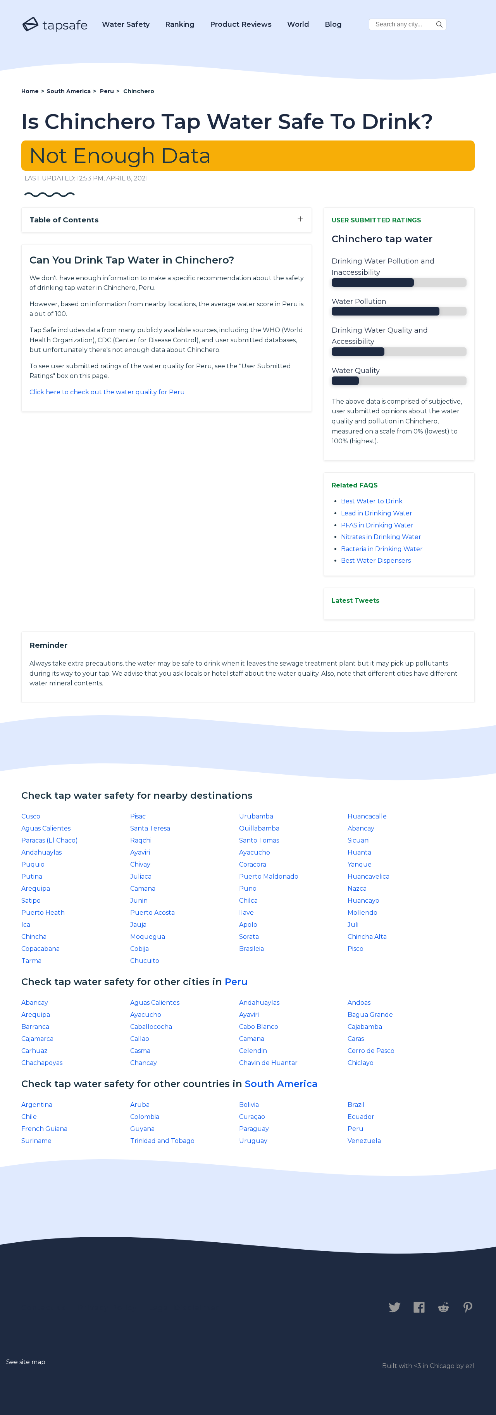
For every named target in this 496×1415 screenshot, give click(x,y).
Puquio (33, 864)
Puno (248, 888)
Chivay (140, 864)
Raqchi (141, 840)
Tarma (31, 960)
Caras (356, 1038)
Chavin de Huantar (268, 1062)
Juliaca (141, 876)
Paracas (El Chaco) (49, 840)
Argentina (36, 1104)
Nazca (357, 888)
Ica (25, 924)
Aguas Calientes (46, 828)
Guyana (142, 1128)
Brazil (356, 1104)
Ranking (180, 24)
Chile (29, 1116)
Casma (140, 1050)
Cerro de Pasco (371, 1050)
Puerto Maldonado (268, 876)
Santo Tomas (259, 840)
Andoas (359, 1002)
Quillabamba (259, 828)
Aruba (140, 1104)
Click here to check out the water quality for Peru (107, 392)
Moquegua (147, 936)
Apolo (248, 924)
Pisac (138, 816)
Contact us (44, 1308)
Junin (139, 900)
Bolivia (249, 1104)
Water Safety (126, 24)
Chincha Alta (367, 936)
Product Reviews (241, 24)
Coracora (252, 864)
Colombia (144, 1116)
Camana (142, 888)
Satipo (31, 900)
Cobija (139, 948)
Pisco (355, 948)
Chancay (143, 1062)
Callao (139, 1038)
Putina (31, 876)
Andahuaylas (41, 852)
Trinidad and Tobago (162, 1140)
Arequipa (35, 888)
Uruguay (253, 1140)
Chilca (248, 900)
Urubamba (256, 816)
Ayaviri (140, 852)
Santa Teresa (150, 828)
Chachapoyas (41, 1062)
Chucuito (144, 960)
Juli (353, 924)
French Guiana (44, 1128)
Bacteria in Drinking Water (382, 549)
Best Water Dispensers (376, 560)
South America (281, 1083)
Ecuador (361, 1116)
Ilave (246, 912)
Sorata (249, 936)
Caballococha (151, 1026)
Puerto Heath (43, 912)
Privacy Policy (107, 1308)
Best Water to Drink (372, 501)
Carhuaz (34, 1050)
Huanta (359, 852)
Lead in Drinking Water (376, 513)
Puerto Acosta (152, 912)
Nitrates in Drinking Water (381, 537)
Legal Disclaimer (183, 1308)
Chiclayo (361, 1062)
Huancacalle (367, 816)
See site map (25, 1362)
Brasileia (251, 948)
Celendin (253, 1050)
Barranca (35, 1026)
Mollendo (362, 912)
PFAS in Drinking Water (377, 525)
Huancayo (363, 900)
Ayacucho (254, 852)
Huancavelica (368, 876)
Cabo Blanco (258, 1026)
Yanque (360, 864)
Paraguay (254, 1128)
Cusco (30, 816)
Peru (236, 981)
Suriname (36, 1140)
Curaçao (252, 1116)
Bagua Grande (370, 1014)
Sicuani (359, 840)
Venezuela (364, 1140)
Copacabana (40, 948)
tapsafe (63, 25)
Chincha (33, 936)
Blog (333, 24)
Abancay (361, 828)
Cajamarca (37, 1038)
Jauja (138, 924)
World (298, 24)
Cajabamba (365, 1026)
